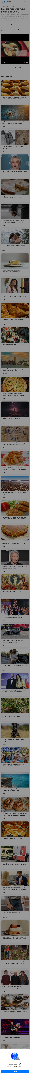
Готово (15, 1071)
